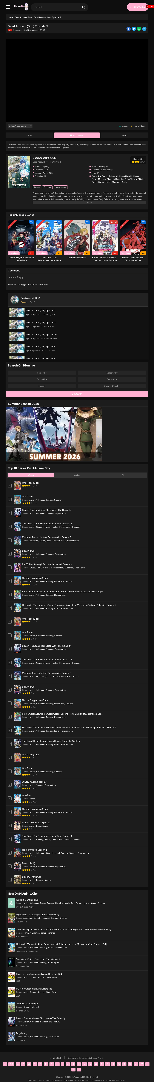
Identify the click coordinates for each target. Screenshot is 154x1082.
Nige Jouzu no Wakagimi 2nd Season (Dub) (37, 914)
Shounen (47, 187)
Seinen (45, 826)
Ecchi (48, 541)
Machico (102, 179)
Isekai (55, 527)
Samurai (64, 853)
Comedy (39, 527)
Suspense (69, 568)
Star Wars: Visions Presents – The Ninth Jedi (38, 959)
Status (111, 379)
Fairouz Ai (113, 176)
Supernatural (60, 187)
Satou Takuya (131, 179)
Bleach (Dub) (28, 550)
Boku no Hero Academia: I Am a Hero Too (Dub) (39, 974)
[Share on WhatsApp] (139, 29)
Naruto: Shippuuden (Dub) (35, 578)
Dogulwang (21, 1033)
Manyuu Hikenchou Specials (36, 822)
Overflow (26, 795)
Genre (41, 373)
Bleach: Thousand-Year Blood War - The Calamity (46, 510)
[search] (83, 7)
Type (41, 386)
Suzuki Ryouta (104, 182)
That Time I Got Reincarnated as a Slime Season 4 (47, 523)
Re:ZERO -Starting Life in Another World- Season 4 (47, 564)
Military (43, 962)
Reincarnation (65, 527)
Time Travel (79, 568)
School (33, 977)
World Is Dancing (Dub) (27, 900)
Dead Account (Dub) (36, 30)
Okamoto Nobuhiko (115, 179)
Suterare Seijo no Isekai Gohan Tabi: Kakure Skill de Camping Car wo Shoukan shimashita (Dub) (63, 929)
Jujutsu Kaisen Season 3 (34, 781)
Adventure (40, 500)
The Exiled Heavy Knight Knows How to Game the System (51, 741)
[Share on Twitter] (134, 29)
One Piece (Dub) (30, 483)
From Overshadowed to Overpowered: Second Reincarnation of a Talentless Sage (62, 591)
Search (78, 393)
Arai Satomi (103, 176)
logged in (25, 284)
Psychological (57, 568)
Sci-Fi (50, 962)
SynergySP (103, 166)
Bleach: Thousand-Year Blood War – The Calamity (40, 1018)
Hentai (32, 799)
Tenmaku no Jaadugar (27, 1003)
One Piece (27, 496)
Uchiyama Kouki (119, 182)
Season (111, 373)
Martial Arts (59, 581)
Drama (42, 541)
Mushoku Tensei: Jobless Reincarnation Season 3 (46, 537)
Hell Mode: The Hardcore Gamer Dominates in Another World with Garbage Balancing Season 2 (69, 605)
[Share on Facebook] (128, 29)
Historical (56, 853)
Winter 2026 (48, 173)
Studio (41, 379)
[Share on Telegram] (144, 29)
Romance (51, 933)
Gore (48, 853)
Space (56, 962)
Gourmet (35, 933)
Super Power (51, 977)
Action (37, 187)
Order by (111, 386)
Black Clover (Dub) (31, 877)
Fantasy (49, 500)
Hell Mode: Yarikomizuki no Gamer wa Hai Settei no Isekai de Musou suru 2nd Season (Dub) (61, 944)
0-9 (11, 1064)
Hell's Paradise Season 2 (34, 849)
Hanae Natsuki (125, 176)
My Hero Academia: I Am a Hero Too (34, 988)
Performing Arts (82, 903)
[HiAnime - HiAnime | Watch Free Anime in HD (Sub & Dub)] (21, 9)
